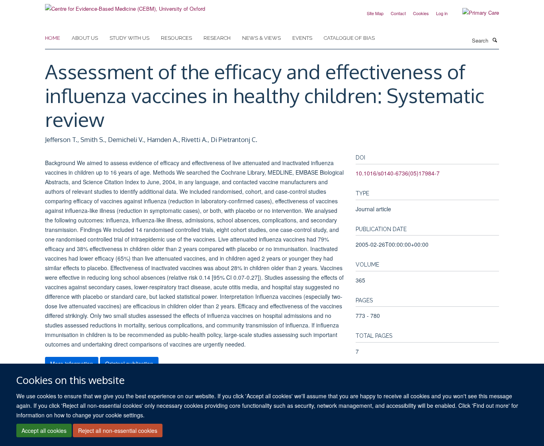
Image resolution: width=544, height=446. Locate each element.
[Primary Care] (474, 13)
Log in (442, 13)
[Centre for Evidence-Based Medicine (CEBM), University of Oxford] (125, 6)
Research (217, 38)
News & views (261, 38)
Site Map (375, 13)
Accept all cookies (44, 430)
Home (52, 38)
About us (85, 38)
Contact (398, 13)
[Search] (494, 39)
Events (302, 38)
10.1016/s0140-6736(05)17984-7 (398, 173)
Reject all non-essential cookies (117, 430)
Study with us (129, 38)
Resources (176, 38)
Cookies (421, 13)
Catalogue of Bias (349, 38)
